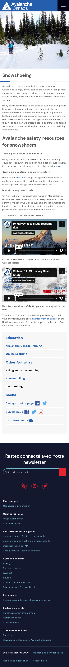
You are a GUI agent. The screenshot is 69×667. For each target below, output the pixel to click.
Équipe (7, 577)
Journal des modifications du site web (24, 536)
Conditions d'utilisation (15, 660)
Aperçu (7, 563)
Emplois (7, 635)
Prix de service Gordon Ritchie (19, 587)
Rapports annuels (12, 568)
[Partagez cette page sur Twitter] (44, 403)
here (58, 166)
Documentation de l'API (15, 545)
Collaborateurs (11, 622)
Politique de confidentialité (48, 652)
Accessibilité (40, 660)
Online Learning (16, 353)
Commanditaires (12, 617)
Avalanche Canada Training (24, 345)
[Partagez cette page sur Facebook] (37, 403)
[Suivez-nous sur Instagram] (41, 412)
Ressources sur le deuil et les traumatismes (27, 599)
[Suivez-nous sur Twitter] (34, 412)
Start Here (21, 177)
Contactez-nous (17, 420)
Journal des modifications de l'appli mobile (26, 540)
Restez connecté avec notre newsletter (34, 459)
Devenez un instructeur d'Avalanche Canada (27, 639)
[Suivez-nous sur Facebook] (26, 412)
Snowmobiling (15, 378)
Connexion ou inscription (16, 505)
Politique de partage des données (21, 550)
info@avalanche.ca (13, 518)
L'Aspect (7, 572)
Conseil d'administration (16, 582)
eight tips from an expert (43, 318)
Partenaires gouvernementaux (19, 612)
